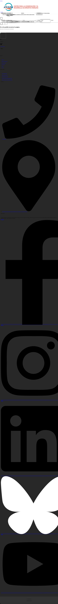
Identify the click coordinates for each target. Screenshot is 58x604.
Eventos (22, 13)
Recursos (8, 13)
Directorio (4, 14)
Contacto (36, 13)
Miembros (4, 13)
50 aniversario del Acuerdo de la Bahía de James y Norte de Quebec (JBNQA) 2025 (22, 15)
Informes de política (8, 15)
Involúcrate (37, 13)
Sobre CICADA (3, 46)
